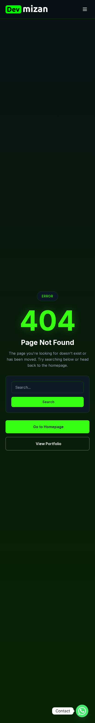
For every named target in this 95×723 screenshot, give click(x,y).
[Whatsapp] (82, 711)
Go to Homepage (48, 426)
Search (48, 402)
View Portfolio (48, 443)
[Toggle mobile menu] (84, 9)
